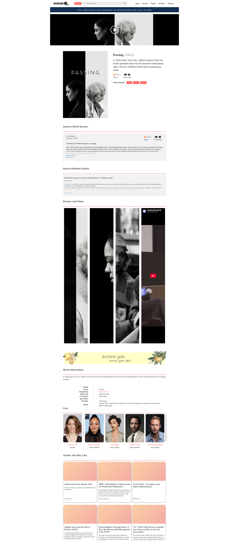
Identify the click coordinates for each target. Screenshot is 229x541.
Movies (145, 3)
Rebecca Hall (104, 392)
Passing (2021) (71, 155)
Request (171, 3)
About (137, 3)
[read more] (69, 157)
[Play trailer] (114, 30)
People (153, 3)
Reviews (162, 3)
